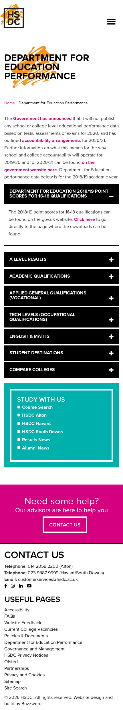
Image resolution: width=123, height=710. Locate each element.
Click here (84, 219)
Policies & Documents (26, 636)
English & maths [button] (29, 336)
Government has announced (42, 118)
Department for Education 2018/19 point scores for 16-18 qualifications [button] (58, 193)
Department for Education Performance (43, 642)
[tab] (61, 194)
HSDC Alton (34, 415)
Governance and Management (34, 649)
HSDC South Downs (42, 432)
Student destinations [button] (36, 353)
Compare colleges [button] (32, 370)
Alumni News (35, 448)
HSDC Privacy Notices (26, 655)
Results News (36, 440)
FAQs (9, 616)
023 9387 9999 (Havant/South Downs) (66, 573)
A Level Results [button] (28, 259)
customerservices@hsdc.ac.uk (48, 579)
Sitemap (12, 681)
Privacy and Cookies (24, 675)
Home (9, 103)
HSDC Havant (36, 423)
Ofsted (11, 662)
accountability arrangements (51, 140)
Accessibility (16, 610)
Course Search (37, 407)
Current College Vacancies (31, 629)
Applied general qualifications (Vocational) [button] (47, 295)
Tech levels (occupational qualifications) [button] (42, 317)
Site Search (15, 688)
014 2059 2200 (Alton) (50, 566)
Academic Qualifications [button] (39, 276)
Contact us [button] (65, 525)
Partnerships (16, 668)
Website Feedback (22, 623)
